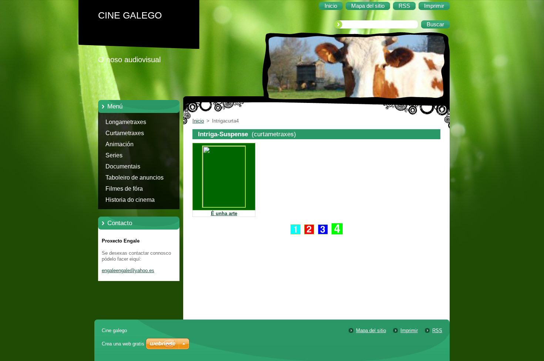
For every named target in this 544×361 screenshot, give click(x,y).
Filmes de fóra (124, 188)
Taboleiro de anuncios (134, 177)
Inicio (198, 121)
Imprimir (409, 330)
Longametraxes (125, 122)
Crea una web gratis (123, 344)
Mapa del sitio (371, 330)
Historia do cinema (130, 200)
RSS (437, 330)
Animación (119, 144)
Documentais (122, 166)
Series (113, 155)
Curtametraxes (124, 133)
